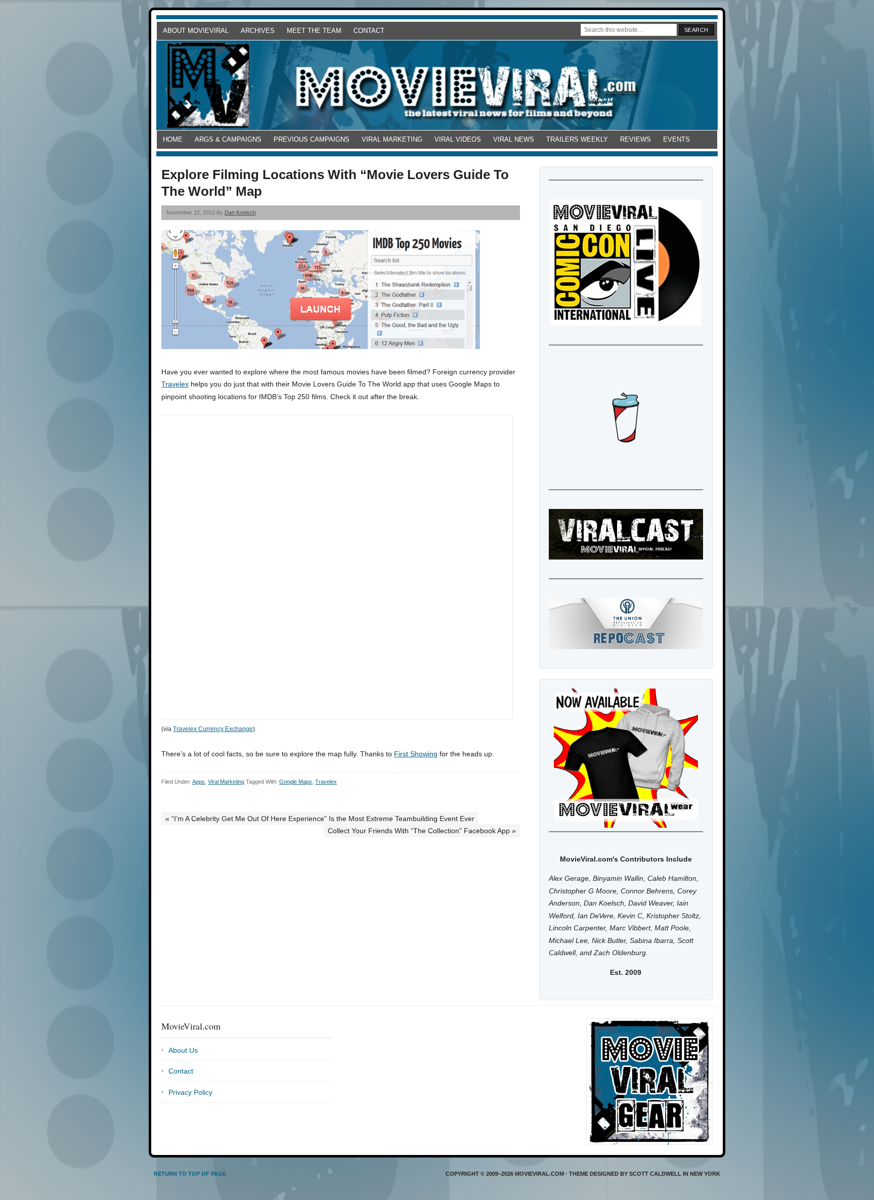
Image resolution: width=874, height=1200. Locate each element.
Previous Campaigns (311, 139)
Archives (258, 30)
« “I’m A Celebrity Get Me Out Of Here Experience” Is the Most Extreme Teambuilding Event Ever (319, 819)
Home (173, 139)
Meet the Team (314, 30)
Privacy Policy (190, 1092)
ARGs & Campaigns (228, 139)
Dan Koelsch (240, 212)
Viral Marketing (392, 139)
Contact (369, 30)
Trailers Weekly (577, 139)
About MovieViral (196, 30)
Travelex (175, 384)
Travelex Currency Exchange (213, 729)
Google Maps (295, 782)
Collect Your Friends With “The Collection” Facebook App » (422, 831)
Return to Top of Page (190, 1174)
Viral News (513, 139)
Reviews (635, 139)
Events (676, 139)
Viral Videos (457, 139)
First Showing (416, 754)
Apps (198, 782)
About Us (183, 1050)
